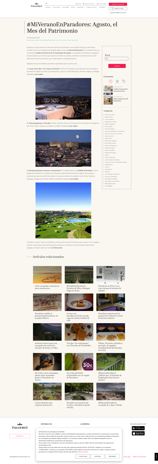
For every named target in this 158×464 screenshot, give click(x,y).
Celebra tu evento (91, 7)
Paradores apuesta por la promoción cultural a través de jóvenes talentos (110, 315)
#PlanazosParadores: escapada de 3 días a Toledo (110, 403)
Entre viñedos (109, 126)
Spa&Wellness (109, 164)
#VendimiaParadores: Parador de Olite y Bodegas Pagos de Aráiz (78, 288)
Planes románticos (110, 150)
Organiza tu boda (109, 148)
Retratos (107, 171)
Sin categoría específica (111, 179)
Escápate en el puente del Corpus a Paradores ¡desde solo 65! (78, 405)
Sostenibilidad (108, 186)
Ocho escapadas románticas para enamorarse (47, 287)
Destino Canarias (110, 114)
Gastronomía (56, 7)
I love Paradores (43, 40)
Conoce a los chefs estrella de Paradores (116, 162)
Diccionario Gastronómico (112, 181)
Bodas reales (108, 138)
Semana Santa (109, 117)
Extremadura (108, 169)
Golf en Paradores (110, 129)
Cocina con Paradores (111, 176)
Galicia (107, 155)
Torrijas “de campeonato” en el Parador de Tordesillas (79, 344)
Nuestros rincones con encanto (58, 40)
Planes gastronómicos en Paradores (115, 131)
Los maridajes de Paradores (112, 174)
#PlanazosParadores (110, 152)
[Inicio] (36, 4)
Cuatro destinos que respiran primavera (43, 403)
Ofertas (73, 7)
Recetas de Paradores (111, 145)
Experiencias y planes (33, 40)
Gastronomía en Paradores (112, 160)
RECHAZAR (112, 456)
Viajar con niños (109, 136)
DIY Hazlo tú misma (110, 143)
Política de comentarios (139, 456)
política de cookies (82, 452)
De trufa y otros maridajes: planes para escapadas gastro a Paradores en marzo (46, 376)
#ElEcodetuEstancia (110, 183)
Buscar (107, 55)
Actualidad (102, 7)
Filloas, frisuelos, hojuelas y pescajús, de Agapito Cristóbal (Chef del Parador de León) (110, 346)
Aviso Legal (127, 456)
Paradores (48, 7)
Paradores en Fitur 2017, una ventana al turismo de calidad (109, 288)
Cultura (107, 167)
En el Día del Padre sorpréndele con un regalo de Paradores (78, 375)
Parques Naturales (110, 157)
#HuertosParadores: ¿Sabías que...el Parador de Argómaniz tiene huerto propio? (110, 376)
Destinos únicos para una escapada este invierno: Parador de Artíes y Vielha (46, 345)
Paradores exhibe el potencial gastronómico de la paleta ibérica (46, 315)
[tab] (110, 81)
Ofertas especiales (72, 40)
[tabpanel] (117, 95)
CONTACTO (20, 436)
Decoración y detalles (111, 141)
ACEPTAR (98, 456)
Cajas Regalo (65, 7)
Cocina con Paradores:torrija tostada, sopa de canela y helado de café (78, 317)
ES (46, 3)
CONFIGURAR (83, 456)
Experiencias (80, 7)
